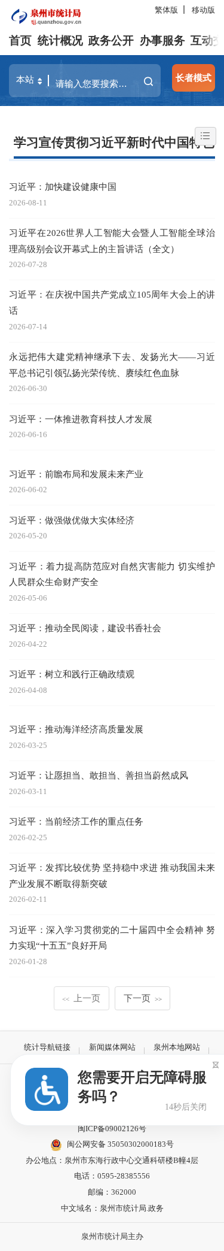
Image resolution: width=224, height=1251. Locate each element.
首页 (20, 40)
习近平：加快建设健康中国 (62, 186)
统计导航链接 (47, 1047)
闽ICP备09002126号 (112, 1128)
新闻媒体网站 (112, 1047)
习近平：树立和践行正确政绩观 (71, 674)
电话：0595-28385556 (112, 1175)
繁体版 (166, 9)
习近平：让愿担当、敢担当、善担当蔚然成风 (98, 775)
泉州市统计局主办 (112, 1236)
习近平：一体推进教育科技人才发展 (80, 419)
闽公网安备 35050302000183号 (120, 1144)
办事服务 (162, 40)
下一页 (143, 998)
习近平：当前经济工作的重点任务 (76, 821)
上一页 (81, 998)
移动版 (203, 9)
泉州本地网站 (177, 1047)
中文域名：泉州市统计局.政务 (112, 1208)
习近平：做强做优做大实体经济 (71, 520)
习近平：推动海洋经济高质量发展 (76, 729)
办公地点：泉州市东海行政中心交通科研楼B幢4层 (112, 1160)
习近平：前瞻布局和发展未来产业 (76, 474)
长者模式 (193, 77)
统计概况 (60, 40)
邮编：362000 (112, 1192)
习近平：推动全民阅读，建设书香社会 (85, 628)
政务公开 (111, 40)
